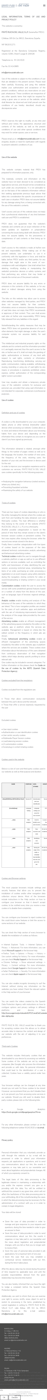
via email (40, 1127)
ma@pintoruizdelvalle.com (17, 1360)
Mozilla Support (19, 959)
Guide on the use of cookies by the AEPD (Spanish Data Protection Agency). (23, 668)
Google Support (18, 968)
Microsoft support (13, 950)
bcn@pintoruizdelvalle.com (18, 1340)
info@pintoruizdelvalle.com (12, 72)
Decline (15, 1397)
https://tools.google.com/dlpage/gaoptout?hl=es (21, 1112)
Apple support (19, 974)
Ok (4, 1397)
